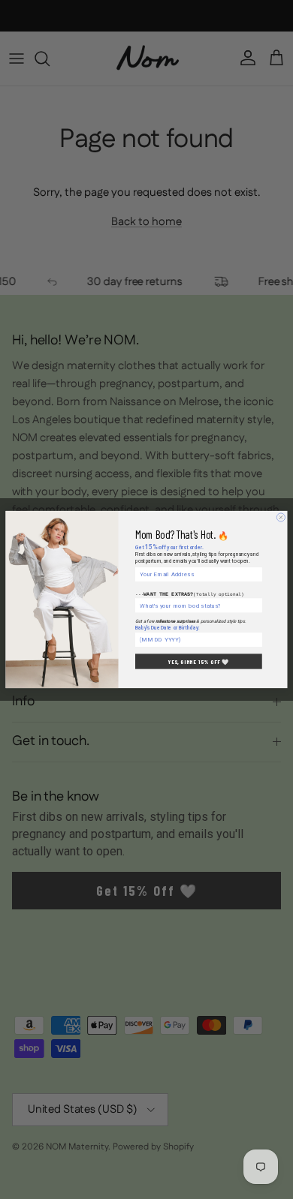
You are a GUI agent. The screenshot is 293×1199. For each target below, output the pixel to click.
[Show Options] (257, 605)
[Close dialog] (280, 517)
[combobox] (197, 605)
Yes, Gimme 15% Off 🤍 (199, 661)
